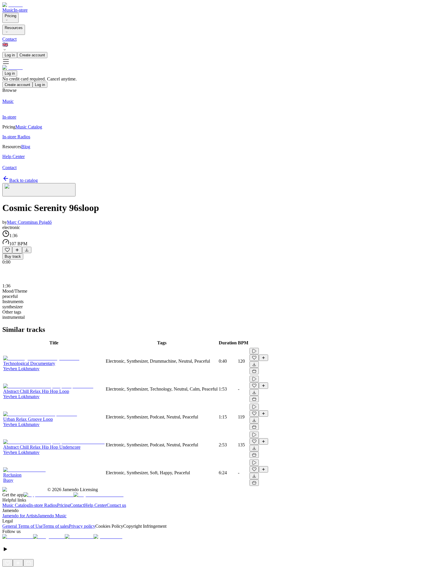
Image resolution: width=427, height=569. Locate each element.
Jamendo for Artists (20, 515)
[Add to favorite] (7, 249)
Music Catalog (15, 505)
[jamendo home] (12, 4)
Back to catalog (23, 180)
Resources (14, 28)
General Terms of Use (22, 526)
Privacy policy (82, 526)
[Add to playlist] (17, 249)
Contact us (116, 505)
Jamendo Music (52, 515)
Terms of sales (56, 526)
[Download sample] (26, 250)
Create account (32, 55)
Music (8, 10)
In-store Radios (43, 505)
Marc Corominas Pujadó (29, 222)
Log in (10, 55)
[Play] (39, 189)
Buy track (13, 256)
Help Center (95, 505)
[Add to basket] (254, 371)
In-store (21, 10)
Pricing (10, 16)
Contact (9, 39)
